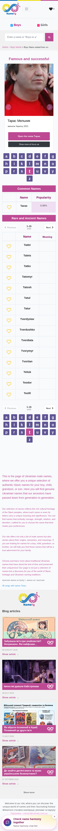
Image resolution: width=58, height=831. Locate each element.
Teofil (27, 393)
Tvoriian (27, 361)
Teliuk (27, 372)
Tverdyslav (27, 319)
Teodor (27, 382)
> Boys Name (15, 47)
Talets (27, 255)
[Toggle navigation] (26, 9)
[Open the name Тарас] (29, 90)
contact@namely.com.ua (35, 813)
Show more (29, 792)
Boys (19, 25)
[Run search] (49, 37)
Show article (10, 654)
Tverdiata (27, 340)
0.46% (43, 205)
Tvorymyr (27, 350)
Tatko (27, 266)
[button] (8, 107)
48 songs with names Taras (14, 586)
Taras (23, 205)
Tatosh (27, 287)
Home (5, 47)
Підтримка (16, 813)
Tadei (27, 244)
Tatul (27, 297)
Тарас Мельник (19, 121)
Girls (43, 25)
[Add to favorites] (9, 207)
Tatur (27, 308)
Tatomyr (27, 276)
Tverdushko (27, 329)
